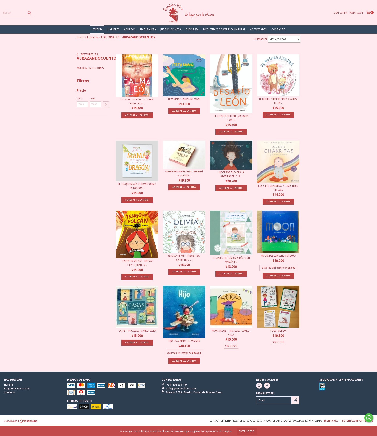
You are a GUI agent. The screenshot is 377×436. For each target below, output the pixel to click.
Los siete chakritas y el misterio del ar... (278, 188)
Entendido (247, 431)
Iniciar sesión (356, 13)
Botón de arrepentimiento (357, 421)
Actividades (258, 29)
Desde (79, 98)
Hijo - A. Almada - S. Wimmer (184, 341)
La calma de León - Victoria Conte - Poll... (137, 101)
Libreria (97, 29)
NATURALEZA (148, 29)
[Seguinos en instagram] (259, 386)
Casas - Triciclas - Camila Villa (137, 330)
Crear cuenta (340, 13)
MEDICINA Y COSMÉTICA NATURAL (224, 29)
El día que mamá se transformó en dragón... (137, 186)
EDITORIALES (89, 54)
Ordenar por (260, 39)
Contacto (278, 29)
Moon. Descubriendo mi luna (278, 255)
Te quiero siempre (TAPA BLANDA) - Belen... (278, 101)
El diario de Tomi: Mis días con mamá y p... (231, 260)
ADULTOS (130, 29)
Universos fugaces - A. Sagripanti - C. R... (231, 174)
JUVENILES (113, 29)
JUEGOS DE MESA (170, 29)
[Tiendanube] (21, 422)
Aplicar (106, 104)
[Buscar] (29, 12)
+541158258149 (176, 384)
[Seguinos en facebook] (267, 386)
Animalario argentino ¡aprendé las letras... (184, 173)
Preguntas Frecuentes (17, 388)
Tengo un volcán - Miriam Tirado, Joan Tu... (137, 263)
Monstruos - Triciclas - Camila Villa (231, 332)
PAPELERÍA (192, 29)
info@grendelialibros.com (181, 388)
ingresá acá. (331, 421)
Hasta (92, 98)
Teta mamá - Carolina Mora (184, 99)
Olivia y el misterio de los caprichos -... (184, 258)
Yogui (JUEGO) (278, 330)
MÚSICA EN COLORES (90, 68)
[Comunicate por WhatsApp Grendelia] (368, 417)
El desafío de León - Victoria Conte (231, 118)
